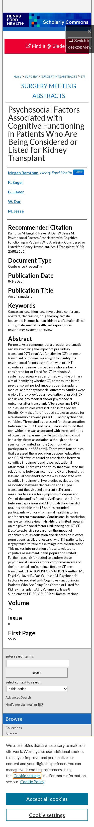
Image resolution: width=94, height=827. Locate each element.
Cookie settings (27, 775)
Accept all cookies (47, 799)
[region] (47, 781)
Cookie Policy (32, 781)
